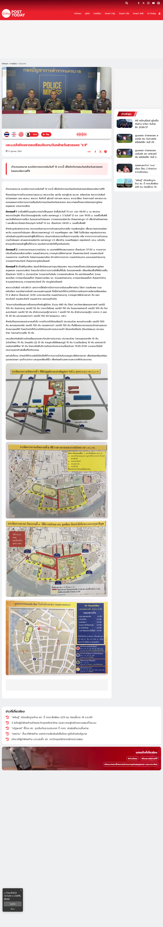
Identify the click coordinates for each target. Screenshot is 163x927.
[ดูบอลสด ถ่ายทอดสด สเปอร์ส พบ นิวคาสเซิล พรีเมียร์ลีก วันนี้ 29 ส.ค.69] (124, 138)
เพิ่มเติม (7, 899)
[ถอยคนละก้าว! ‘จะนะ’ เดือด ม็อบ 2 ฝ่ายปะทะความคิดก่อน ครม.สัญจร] (124, 168)
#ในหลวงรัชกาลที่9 (149, 758)
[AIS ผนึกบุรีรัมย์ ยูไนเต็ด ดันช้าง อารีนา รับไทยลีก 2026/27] (124, 123)
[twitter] (100, 151)
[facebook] (95, 151)
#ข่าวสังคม (132, 758)
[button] (159, 13)
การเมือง (13, 63)
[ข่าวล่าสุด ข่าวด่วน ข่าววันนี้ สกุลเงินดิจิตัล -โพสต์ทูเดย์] (13, 13)
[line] (105, 151)
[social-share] (138, 3)
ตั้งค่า (13, 909)
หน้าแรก (5, 63)
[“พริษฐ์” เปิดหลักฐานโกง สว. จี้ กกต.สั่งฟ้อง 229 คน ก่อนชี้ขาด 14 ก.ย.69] (124, 183)
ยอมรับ (12, 904)
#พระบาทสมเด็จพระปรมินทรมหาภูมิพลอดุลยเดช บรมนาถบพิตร (130, 764)
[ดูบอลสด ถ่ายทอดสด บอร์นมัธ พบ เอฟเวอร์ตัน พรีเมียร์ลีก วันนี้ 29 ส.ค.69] (124, 153)
